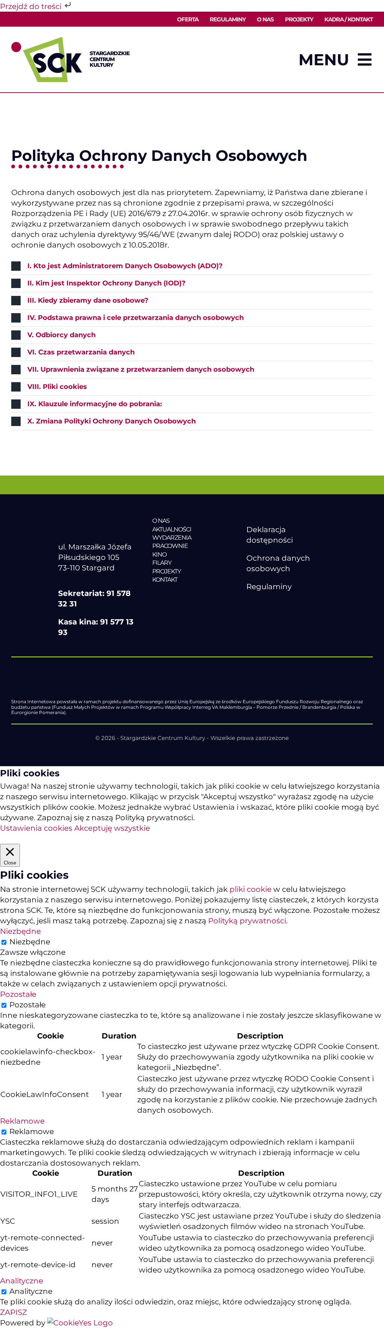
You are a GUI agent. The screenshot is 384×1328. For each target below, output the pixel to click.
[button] (192, 266)
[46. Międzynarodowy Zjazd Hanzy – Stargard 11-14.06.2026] (192, 595)
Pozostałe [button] (18, 994)
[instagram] (282, 604)
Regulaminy (269, 586)
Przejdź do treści (31, 6)
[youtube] (266, 604)
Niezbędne (29, 941)
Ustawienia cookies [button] (36, 828)
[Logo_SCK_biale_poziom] (98, 520)
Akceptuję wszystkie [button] (112, 828)
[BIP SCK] (261, 617)
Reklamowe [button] (22, 1120)
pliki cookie (251, 889)
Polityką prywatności (247, 920)
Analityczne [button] (21, 1280)
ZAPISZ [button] (13, 1312)
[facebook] (250, 604)
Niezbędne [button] (20, 931)
